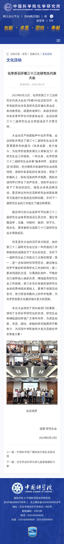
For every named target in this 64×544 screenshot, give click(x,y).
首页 (24, 54)
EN (51, 20)
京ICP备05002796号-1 (16, 502)
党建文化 (34, 54)
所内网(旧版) (32, 16)
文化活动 (47, 54)
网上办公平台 (11, 16)
